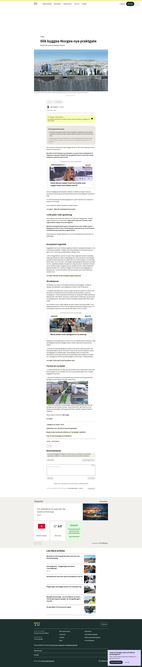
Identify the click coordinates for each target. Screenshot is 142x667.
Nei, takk (127, 662)
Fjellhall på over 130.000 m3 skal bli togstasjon (61, 428)
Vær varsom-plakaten (57, 645)
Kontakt (36, 655)
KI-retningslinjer (89, 640)
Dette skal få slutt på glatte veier (64, 360)
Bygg (42, 36)
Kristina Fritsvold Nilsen (41, 633)
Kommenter (59, 101)
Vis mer (51, 141)
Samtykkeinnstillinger (91, 634)
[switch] (92, 118)
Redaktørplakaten (71, 645)
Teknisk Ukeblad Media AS (47, 661)
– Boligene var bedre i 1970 (55, 424)
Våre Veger (65, 415)
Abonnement (38, 650)
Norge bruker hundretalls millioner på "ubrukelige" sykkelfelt (66, 432)
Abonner (130, 4)
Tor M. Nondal (38, 639)
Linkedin (61, 637)
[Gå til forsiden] (35, 4)
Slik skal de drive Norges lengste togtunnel (67, 275)
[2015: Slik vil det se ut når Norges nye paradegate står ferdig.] (71, 392)
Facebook (62, 634)
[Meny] (137, 4)
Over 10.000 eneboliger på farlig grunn (59, 436)
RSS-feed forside (64, 631)
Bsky (60, 640)
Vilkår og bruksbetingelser (92, 637)
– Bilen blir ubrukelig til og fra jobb (64, 209)
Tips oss (104, 624)
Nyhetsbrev (55, 441)
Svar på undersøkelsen (116, 662)
